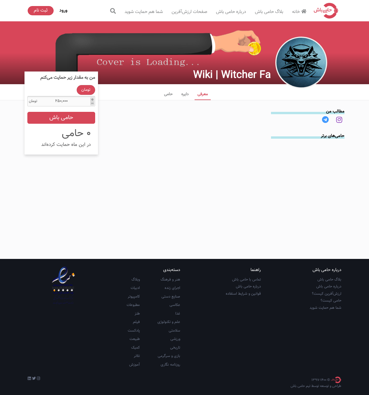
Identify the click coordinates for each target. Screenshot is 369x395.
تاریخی (175, 348)
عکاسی (175, 305)
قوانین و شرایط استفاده (243, 294)
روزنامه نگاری (170, 365)
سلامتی (174, 331)
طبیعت (134, 339)
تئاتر (137, 356)
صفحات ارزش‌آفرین (189, 12)
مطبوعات (133, 305)
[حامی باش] (326, 10)
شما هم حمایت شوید (144, 12)
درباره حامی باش (231, 12)
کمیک (135, 348)
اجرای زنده (172, 288)
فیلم (136, 322)
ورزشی (175, 339)
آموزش (134, 365)
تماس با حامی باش (246, 280)
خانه (296, 12)
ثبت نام (41, 10)
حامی (168, 94)
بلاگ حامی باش (269, 12)
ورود (63, 10)
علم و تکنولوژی (168, 322)
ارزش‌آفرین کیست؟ (326, 294)
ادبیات (135, 288)
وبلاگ (135, 280)
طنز (137, 314)
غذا (177, 314)
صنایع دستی (170, 297)
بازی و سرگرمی (169, 356)
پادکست (134, 331)
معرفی (202, 94)
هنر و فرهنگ (170, 280)
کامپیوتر (134, 297)
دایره (185, 94)
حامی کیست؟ (331, 301)
